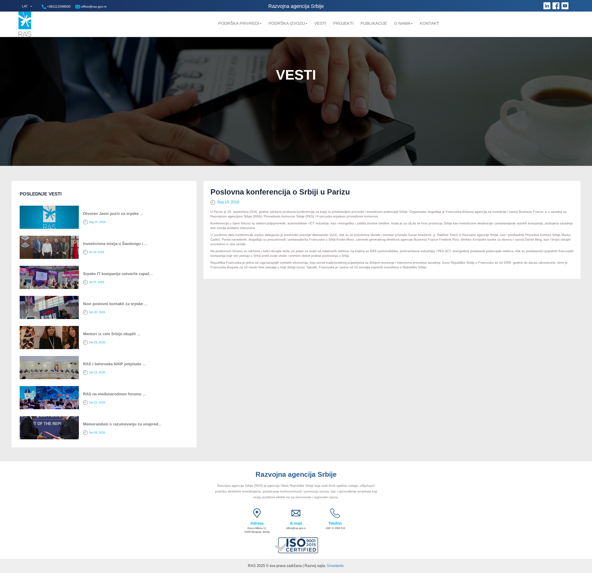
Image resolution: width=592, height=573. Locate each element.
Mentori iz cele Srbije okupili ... (111, 334)
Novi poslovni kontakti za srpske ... (115, 304)
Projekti (343, 23)
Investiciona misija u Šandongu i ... (115, 244)
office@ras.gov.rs (93, 6)
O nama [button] (402, 23)
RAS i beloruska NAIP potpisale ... (114, 364)
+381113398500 (58, 6)
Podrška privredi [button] (238, 23)
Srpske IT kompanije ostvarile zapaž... (118, 274)
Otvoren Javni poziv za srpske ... (113, 213)
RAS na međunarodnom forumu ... (114, 394)
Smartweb (335, 566)
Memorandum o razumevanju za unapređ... (122, 424)
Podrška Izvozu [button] (286, 23)
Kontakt (429, 23)
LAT (25, 6)
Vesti (320, 23)
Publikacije (374, 23)
